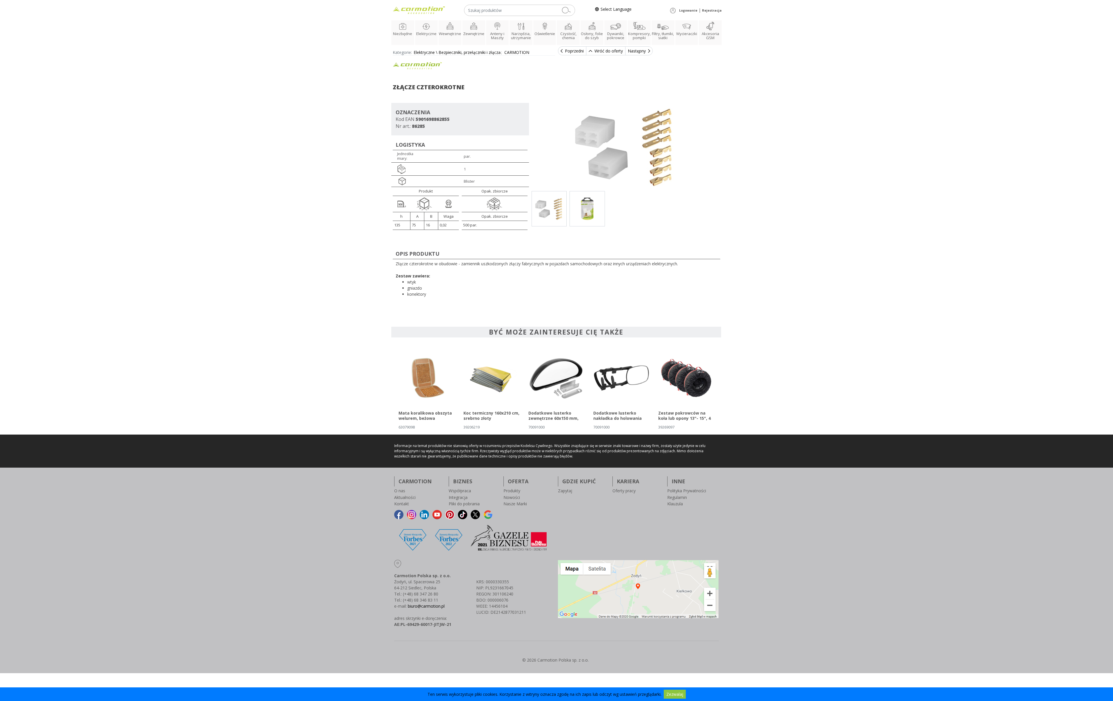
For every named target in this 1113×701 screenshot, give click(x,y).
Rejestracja (712, 10)
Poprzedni (574, 51)
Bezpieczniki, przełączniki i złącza (470, 52)
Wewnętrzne (450, 33)
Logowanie (688, 10)
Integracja (458, 497)
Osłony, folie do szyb (592, 35)
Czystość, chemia (568, 35)
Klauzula (675, 503)
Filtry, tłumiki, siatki (663, 35)
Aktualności (405, 497)
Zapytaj (565, 490)
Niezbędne (402, 33)
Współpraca (460, 490)
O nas (399, 490)
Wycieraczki (686, 33)
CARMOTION (516, 52)
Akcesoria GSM (710, 35)
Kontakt (401, 503)
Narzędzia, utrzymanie (521, 35)
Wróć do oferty (608, 51)
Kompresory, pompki (639, 35)
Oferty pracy (624, 490)
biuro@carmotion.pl (426, 606)
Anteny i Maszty (497, 35)
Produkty (511, 490)
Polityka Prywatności (686, 490)
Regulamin (677, 497)
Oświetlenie (544, 33)
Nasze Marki (515, 503)
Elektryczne (426, 33)
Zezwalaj (674, 694)
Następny (637, 51)
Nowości (511, 497)
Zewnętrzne (473, 33)
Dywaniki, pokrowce (615, 35)
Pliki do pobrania (464, 503)
